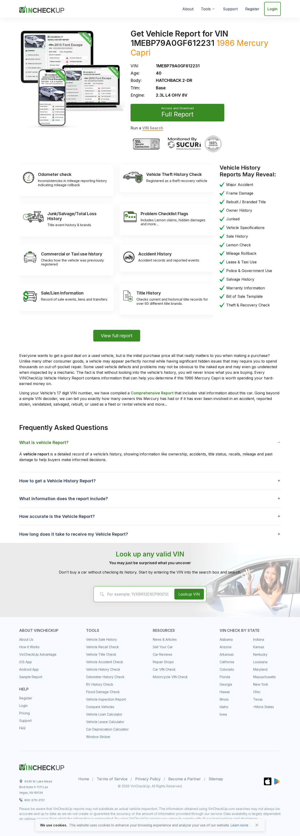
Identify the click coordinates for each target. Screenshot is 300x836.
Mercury (252, 43)
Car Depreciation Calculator (107, 729)
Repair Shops (163, 662)
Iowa (223, 714)
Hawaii (225, 692)
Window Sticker (98, 737)
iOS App (25, 662)
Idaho (224, 707)
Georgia (226, 684)
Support (230, 9)
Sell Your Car (163, 647)
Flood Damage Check (103, 692)
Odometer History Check (105, 677)
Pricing (24, 713)
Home (83, 779)
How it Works (29, 647)
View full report (116, 335)
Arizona (225, 647)
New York (260, 684)
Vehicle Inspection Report (106, 699)
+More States (263, 707)
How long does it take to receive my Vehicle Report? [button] (73, 534)
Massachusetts (264, 677)
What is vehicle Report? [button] (43, 442)
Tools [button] (206, 9)
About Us (26, 639)
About (187, 9)
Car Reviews (162, 654)
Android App (29, 669)
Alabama (226, 639)
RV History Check (99, 684)
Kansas (258, 647)
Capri (140, 52)
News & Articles (165, 639)
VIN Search (152, 128)
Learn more (239, 825)
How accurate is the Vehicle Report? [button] (57, 516)
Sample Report (30, 677)
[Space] (41, 766)
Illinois (224, 699)
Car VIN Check (164, 669)
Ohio (256, 692)
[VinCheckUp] (41, 8)
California (227, 662)
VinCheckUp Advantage (37, 654)
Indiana (258, 639)
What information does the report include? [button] (63, 498)
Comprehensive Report (152, 393)
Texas (258, 699)
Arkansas (227, 654)
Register (252, 9)
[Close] (257, 825)
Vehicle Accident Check (104, 662)
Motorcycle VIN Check (170, 677)
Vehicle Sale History (101, 639)
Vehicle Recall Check (102, 647)
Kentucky (260, 654)
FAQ (22, 728)
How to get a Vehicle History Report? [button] (57, 480)
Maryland (260, 669)
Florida (225, 677)
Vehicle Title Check (101, 654)
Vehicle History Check (103, 669)
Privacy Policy (148, 779)
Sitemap (216, 779)
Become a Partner (184, 779)
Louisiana (260, 662)
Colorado (227, 669)
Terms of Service (112, 779)
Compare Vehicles (100, 707)
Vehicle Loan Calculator (104, 714)
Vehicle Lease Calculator (105, 722)
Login (272, 9)
